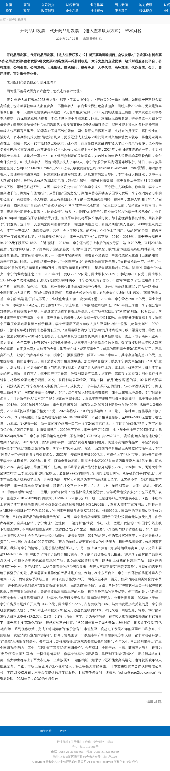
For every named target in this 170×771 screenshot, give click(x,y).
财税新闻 (72, 5)
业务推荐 (96, 5)
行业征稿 (62, 741)
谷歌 (63, 731)
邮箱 (110, 741)
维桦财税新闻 (18, 19)
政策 (26, 10)
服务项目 (121, 10)
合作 (88, 741)
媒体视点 (145, 10)
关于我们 (77, 741)
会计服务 (99, 741)
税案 (9, 10)
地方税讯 (145, 5)
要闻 (26, 5)
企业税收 (72, 10)
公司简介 (48, 5)
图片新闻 (121, 5)
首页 (9, 5)
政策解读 (48, 10)
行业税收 (96, 10)
